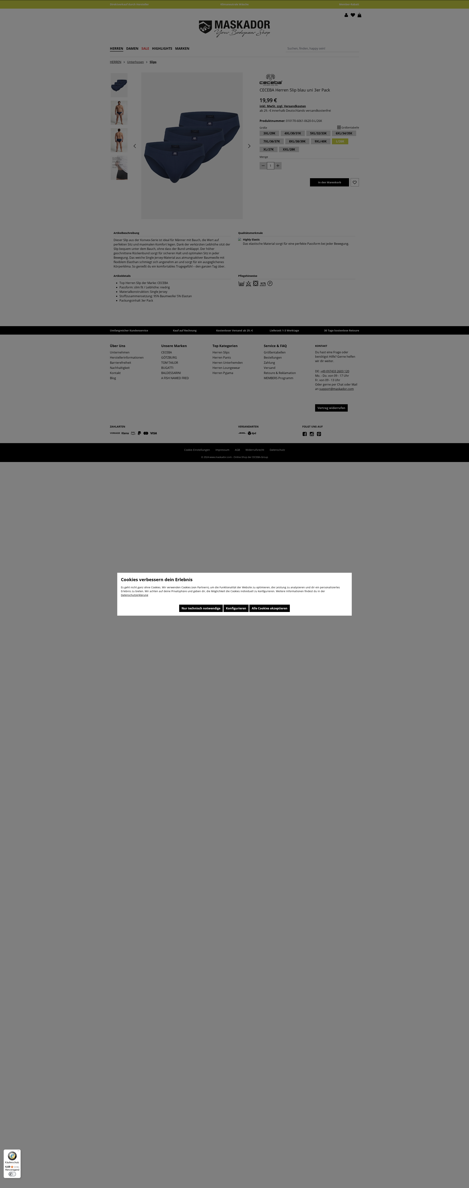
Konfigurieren (236, 608)
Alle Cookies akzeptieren (269, 608)
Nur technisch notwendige (201, 608)
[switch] (12, 1174)
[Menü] (18, 1152)
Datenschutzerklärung (134, 595)
